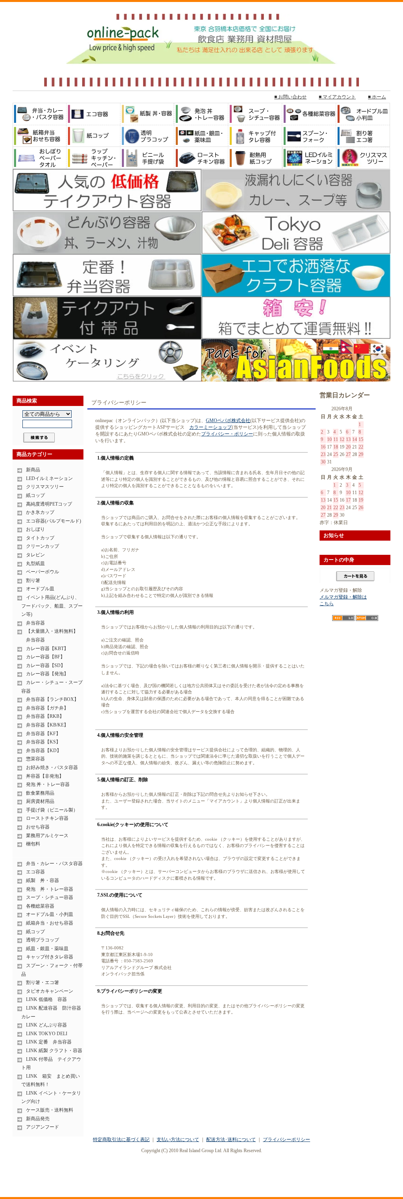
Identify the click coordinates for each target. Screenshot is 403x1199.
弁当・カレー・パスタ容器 (54, 863)
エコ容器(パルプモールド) (53, 521)
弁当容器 (35, 623)
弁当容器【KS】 (43, 742)
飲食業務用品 (40, 793)
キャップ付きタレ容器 (49, 957)
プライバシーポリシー (286, 1139)
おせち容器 (38, 827)
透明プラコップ (42, 940)
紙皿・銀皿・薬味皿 (47, 948)
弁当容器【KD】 (43, 750)
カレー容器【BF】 (45, 657)
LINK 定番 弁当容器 (49, 1042)
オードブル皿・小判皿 (49, 914)
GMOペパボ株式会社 (228, 420)
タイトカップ (40, 538)
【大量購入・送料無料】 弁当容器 (49, 635)
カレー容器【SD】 (45, 665)
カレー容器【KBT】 (47, 648)
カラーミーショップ (210, 427)
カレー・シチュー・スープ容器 (52, 687)
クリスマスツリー (45, 486)
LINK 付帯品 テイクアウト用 (51, 1063)
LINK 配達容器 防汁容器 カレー (52, 1012)
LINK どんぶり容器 (46, 1025)
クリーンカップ (42, 546)
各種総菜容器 (40, 906)
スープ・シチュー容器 (49, 897)
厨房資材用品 (40, 801)
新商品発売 (38, 1118)
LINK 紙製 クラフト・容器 (54, 1050)
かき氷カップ (40, 512)
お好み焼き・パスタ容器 (52, 767)
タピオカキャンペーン (49, 991)
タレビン (35, 555)
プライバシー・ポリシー (227, 434)
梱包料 (33, 844)
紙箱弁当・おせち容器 (49, 923)
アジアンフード (42, 1127)
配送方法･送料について (231, 1139)
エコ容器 (35, 872)
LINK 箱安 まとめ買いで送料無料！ (50, 1080)
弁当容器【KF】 (43, 733)
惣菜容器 (35, 759)
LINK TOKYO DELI (46, 1033)
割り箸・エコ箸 (42, 982)
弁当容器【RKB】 (45, 716)
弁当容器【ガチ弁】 (47, 708)
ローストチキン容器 (47, 818)
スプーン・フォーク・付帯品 (52, 970)
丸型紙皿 (35, 563)
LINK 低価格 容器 (46, 999)
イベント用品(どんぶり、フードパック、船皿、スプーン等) (52, 606)
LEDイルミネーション (49, 478)
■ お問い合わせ (290, 97)
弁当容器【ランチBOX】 (52, 699)
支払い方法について (178, 1139)
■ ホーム (377, 97)
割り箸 (33, 580)
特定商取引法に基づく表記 (121, 1139)
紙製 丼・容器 (42, 880)
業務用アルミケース (47, 835)
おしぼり (35, 529)
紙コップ (35, 495)
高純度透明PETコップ (49, 504)
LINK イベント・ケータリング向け (51, 1097)
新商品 (33, 470)
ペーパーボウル (42, 571)
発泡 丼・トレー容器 (48, 784)
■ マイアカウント (337, 97)
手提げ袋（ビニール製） (52, 810)
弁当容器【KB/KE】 (47, 725)
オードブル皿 (40, 588)
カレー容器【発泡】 (47, 673)
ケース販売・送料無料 (49, 1110)
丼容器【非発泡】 (45, 776)
